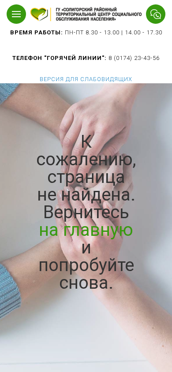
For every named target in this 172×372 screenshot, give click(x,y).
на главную (86, 229)
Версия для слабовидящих (86, 79)
